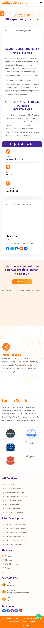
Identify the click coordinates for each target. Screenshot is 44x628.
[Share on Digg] (26, 248)
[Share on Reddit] (21, 248)
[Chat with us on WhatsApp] (38, 616)
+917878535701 (13, 585)
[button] (2, 13)
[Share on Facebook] (7, 248)
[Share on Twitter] (12, 248)
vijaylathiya (11, 600)
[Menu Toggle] (40, 3)
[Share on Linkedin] (17, 248)
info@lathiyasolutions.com (18, 593)
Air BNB (9, 174)
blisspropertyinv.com (14, 159)
